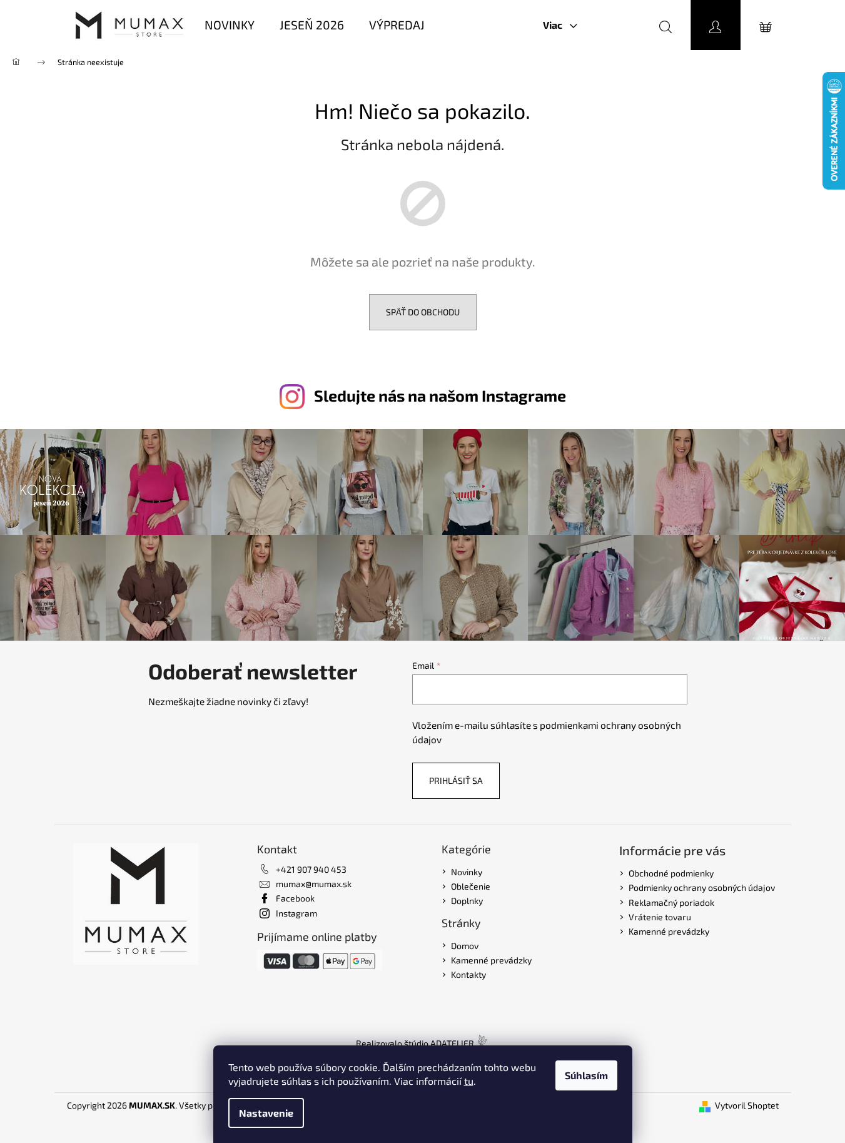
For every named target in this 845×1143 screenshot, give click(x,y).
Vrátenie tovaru (660, 917)
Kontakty (468, 974)
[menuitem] (229, 25)
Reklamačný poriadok (671, 902)
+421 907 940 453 (311, 869)
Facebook (295, 898)
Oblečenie (470, 886)
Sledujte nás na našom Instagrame (440, 395)
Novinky (466, 871)
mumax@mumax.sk (314, 883)
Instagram (296, 913)
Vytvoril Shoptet (747, 1105)
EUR (612, 24)
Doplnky (467, 900)
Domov (464, 945)
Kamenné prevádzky (491, 960)
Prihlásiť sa (456, 780)
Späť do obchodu (423, 312)
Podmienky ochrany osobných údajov (702, 887)
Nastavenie (266, 1113)
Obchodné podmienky (671, 873)
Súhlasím (586, 1075)
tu (468, 1081)
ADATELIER (452, 1043)
